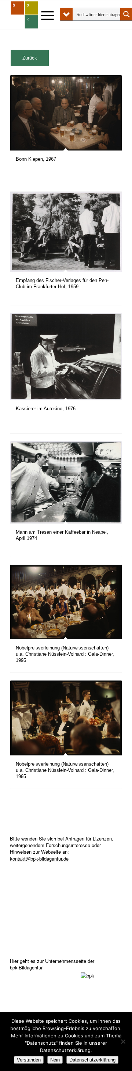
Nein (55, 1060)
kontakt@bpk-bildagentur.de (39, 858)
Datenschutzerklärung (92, 1060)
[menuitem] (44, 15)
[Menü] (44, 15)
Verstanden (29, 1060)
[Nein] (122, 1041)
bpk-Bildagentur (26, 967)
